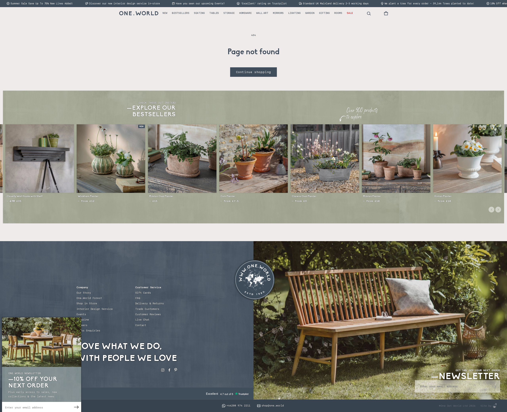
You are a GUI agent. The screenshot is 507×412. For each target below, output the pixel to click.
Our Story (83, 292)
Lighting (294, 12)
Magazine (82, 319)
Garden (309, 12)
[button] (386, 13)
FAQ (137, 298)
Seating (199, 12)
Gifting (324, 12)
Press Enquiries (88, 330)
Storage (228, 12)
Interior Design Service (94, 308)
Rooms (338, 12)
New (165, 12)
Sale (350, 12)
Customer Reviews (148, 314)
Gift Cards (143, 292)
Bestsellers (180, 12)
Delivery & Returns (149, 303)
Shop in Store (86, 303)
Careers (81, 325)
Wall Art (262, 12)
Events (81, 314)
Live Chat (142, 319)
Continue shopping (253, 72)
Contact (140, 325)
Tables (214, 12)
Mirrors (278, 12)
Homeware (245, 12)
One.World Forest (89, 298)
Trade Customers (147, 308)
